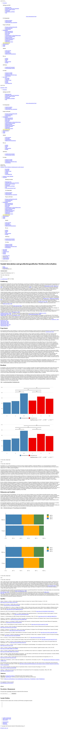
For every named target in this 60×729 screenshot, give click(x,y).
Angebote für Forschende (10, 67)
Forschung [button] (5, 2)
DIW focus (7, 34)
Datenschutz (5, 724)
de (5, 165)
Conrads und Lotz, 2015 (42, 301)
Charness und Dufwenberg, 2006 (34, 314)
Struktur (6, 58)
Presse (4, 45)
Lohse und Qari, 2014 (4, 321)
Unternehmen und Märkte (10, 11)
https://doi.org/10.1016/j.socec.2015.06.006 (8, 627)
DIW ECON (5, 719)
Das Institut (7, 78)
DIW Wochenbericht (9, 31)
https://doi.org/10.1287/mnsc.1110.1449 (38, 637)
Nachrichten (7, 51)
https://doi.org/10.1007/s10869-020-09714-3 (15, 609)
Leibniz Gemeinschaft (7, 717)
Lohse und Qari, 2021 (4, 325)
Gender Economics (8, 20)
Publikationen (5, 267)
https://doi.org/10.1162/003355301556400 (12, 605)
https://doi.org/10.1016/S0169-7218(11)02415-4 (45, 611)
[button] (2, 0)
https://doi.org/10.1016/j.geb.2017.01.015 (49, 639)
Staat (6, 12)
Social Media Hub (8, 83)
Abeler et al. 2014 (42, 313)
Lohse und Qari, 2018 (4, 323)
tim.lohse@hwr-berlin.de (10, 675)
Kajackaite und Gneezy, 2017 (5, 314)
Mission (6, 59)
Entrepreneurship (8, 21)
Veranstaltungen (6, 44)
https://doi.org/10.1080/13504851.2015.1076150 (9, 651)
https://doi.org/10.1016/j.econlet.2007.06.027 (49, 632)
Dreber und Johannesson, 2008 (20, 590)
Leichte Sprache (6, 258)
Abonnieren (14, 693)
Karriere (6, 81)
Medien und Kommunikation (10, 53)
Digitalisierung (42, 678)
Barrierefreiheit (5, 721)
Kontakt (6, 62)
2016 (30, 287)
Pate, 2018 (2, 593)
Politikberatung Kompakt (9, 38)
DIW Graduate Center (7, 718)
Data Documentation (9, 39)
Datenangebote (8, 29)
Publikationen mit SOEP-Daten (11, 74)
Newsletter (2, 695)
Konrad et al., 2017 (4, 320)
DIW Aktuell (7, 33)
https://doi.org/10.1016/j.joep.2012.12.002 (17, 630)
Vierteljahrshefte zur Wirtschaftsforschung (13, 35)
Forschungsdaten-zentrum (10, 68)
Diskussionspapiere (8, 37)
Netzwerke (7, 79)
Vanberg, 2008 (3, 315)
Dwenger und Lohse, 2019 (5, 324)
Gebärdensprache (6, 257)
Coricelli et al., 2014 (16, 315)
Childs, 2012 (46, 592)
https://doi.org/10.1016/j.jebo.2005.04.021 (14, 622)
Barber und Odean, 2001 (7, 303)
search (1, 0)
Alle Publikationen (6, 42)
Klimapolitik (7, 10)
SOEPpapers (7, 40)
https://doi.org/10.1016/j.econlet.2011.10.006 (39, 624)
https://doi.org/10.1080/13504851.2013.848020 (9, 648)
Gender (37, 678)
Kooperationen (8, 75)
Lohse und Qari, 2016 (4, 322)
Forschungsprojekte (8, 28)
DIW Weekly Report (9, 32)
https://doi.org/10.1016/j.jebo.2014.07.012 (18, 642)
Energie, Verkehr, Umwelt (10, 9)
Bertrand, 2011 (46, 298)
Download (3, 278)
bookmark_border (3, 87)
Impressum (5, 722)
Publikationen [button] (5, 30)
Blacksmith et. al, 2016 (49, 286)
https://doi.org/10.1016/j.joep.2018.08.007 (12, 635)
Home (4, 266)
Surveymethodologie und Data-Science (22, 678)
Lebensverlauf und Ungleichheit (11, 22)
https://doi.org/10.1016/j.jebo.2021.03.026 (8, 657)
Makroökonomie (8, 7)
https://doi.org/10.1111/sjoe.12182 (6, 645)
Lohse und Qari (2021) (17, 305)
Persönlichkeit (33, 678)
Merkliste (8, 176)
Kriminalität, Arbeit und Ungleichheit (12, 8)
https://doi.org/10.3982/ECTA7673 (6, 670)
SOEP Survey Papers (9, 41)
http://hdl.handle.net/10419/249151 (6, 682)
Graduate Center (8, 80)
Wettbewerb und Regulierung (9, 678)
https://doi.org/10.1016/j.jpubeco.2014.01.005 (8, 602)
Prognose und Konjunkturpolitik (11, 27)
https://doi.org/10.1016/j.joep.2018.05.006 (8, 667)
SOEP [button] (4, 46)
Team (6, 60)
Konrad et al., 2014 (55, 319)
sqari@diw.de (8, 676)
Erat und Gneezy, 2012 (4, 592)
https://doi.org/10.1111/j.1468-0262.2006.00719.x (47, 616)
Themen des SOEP (8, 72)
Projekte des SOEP (8, 73)
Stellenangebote (8, 61)
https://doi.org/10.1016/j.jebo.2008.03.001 (19, 619)
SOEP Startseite (8, 50)
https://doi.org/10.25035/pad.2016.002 (21, 614)
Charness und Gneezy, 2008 (5, 313)
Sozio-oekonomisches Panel (31, 16)
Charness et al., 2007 (16, 312)
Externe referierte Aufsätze (10, 36)
